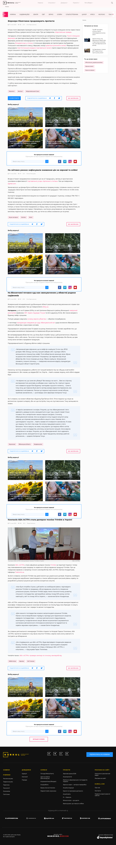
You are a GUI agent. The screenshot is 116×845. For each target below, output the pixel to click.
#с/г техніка (30, 661)
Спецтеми (51, 3)
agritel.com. (12, 184)
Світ (43, 14)
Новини (40, 3)
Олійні (59, 14)
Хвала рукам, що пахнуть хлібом (73, 803)
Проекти (76, 3)
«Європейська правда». (63, 32)
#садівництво (38, 444)
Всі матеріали (73, 98)
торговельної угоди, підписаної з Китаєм (43, 181)
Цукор (84, 14)
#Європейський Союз (32, 91)
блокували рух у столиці (24, 43)
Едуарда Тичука (39, 313)
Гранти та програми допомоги (73, 791)
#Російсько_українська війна (93, 62)
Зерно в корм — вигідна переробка (74, 784)
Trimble (53, 565)
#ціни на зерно (13, 217)
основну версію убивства (36, 319)
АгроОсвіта (66, 794)
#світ (30, 217)
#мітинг (20, 91)
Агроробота (44, 784)
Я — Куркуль (67, 797)
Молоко (101, 14)
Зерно (51, 14)
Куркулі (24, 773)
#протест (11, 91)
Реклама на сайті (100, 778)
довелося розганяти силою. (56, 45)
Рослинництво (8, 778)
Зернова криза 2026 (69, 773)
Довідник (64, 3)
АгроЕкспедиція (68, 788)
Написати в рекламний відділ (102, 774)
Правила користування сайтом (102, 794)
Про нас (97, 787)
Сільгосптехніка (72, 14)
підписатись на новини (100, 754)
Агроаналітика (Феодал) (48, 781)
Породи (24, 780)
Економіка (6, 791)
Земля (35, 14)
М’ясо (92, 14)
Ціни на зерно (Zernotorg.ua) (45, 777)
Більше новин (39, 739)
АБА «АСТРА (19, 565)
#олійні (23, 217)
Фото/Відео (88, 3)
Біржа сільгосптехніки (47, 788)
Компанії (25, 777)
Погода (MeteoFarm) (47, 773)
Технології (6, 788)
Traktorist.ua (19, 572)
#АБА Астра (12, 661)
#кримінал (12, 444)
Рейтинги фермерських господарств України (75, 780)
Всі (5, 14)
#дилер (21, 661)
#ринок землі (89, 66)
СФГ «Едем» (28, 313)
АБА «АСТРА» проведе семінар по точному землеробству (40, 655)
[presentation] (3, 14)
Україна (13, 14)
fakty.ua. (46, 307)
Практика (6, 785)
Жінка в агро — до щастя (71, 800)
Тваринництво (8, 782)
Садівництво (24, 14)
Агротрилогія (67, 777)
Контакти (98, 791)
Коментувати (14, 98)
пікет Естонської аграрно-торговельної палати (34, 48)
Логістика (6, 794)
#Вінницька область (24, 444)
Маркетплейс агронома (48, 791)
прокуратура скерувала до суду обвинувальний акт (36, 323)
